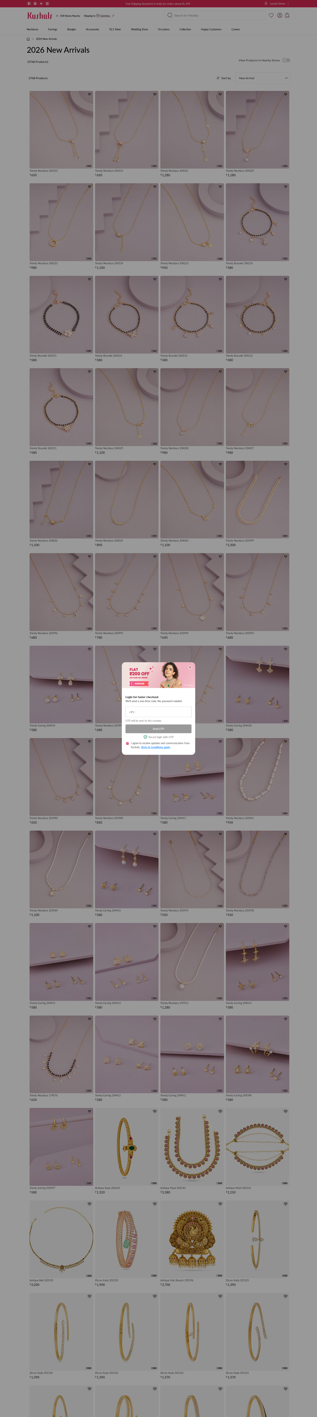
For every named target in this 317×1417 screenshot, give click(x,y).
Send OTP (158, 728)
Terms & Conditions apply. (155, 747)
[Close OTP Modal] (190, 667)
